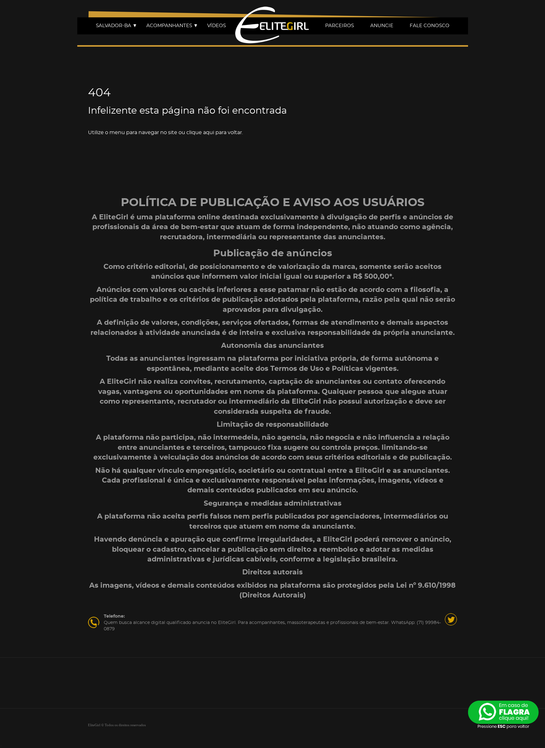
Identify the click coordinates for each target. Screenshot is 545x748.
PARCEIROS (339, 25)
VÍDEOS (216, 25)
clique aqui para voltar (214, 132)
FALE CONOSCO (429, 25)
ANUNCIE (381, 25)
